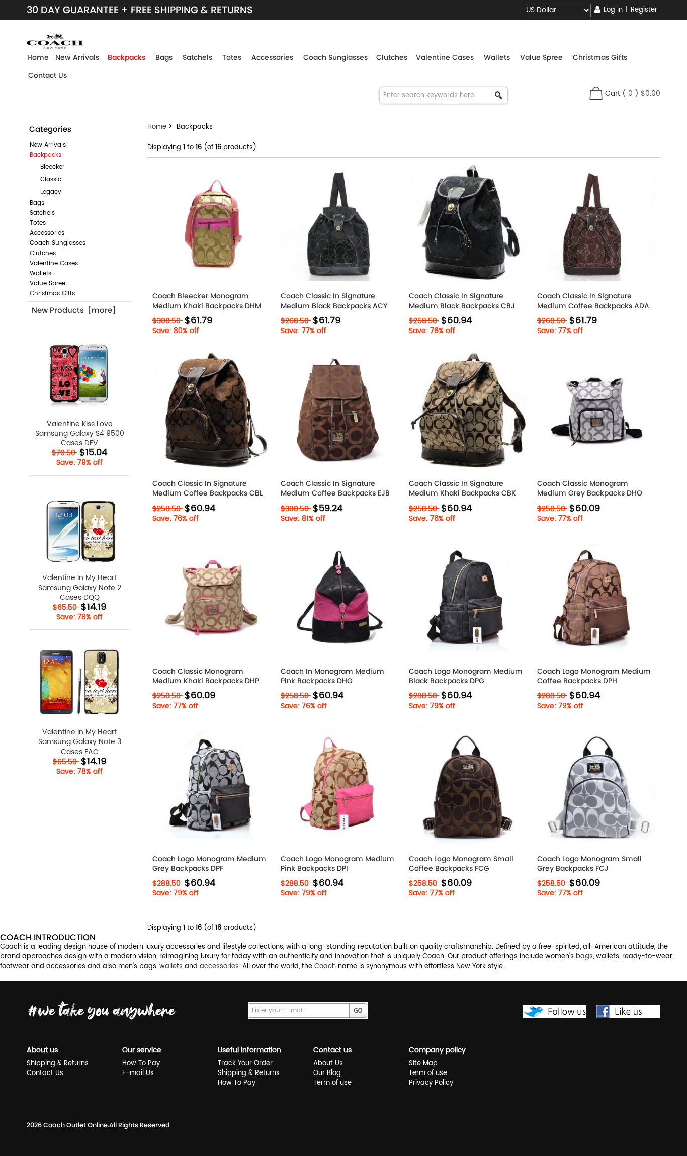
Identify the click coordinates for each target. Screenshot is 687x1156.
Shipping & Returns (58, 1063)
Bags (37, 203)
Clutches (43, 253)
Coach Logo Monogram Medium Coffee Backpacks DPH (594, 676)
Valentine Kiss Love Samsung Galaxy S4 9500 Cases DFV (79, 433)
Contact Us (47, 75)
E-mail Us (138, 1073)
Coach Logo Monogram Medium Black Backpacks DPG (466, 676)
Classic (46, 179)
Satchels (42, 213)
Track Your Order (245, 1063)
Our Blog (327, 1073)
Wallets (40, 273)
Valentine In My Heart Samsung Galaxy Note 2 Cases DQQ (79, 587)
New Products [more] (74, 310)
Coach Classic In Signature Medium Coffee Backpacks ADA (593, 300)
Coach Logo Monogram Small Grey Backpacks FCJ (589, 863)
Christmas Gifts (52, 293)
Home (38, 57)
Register (644, 10)
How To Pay (141, 1063)
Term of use (332, 1083)
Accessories (47, 233)
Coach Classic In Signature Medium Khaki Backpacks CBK (462, 488)
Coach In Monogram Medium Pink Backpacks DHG (332, 676)
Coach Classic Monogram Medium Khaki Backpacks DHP (205, 676)
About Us (328, 1063)
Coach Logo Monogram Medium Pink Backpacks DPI (337, 863)
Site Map (423, 1063)
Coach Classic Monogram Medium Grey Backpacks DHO (589, 488)
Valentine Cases (54, 263)
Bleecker (48, 167)
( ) (641, 93)
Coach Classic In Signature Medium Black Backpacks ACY (334, 300)
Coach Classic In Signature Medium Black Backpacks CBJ (462, 300)
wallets (171, 966)
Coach (325, 966)
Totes (38, 223)
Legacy (46, 192)
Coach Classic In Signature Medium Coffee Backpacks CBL (207, 488)
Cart (612, 93)
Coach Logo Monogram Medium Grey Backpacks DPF (209, 863)
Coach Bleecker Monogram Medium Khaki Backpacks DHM (206, 300)
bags (584, 956)
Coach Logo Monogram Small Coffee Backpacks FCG (461, 863)
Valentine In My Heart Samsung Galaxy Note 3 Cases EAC (79, 741)
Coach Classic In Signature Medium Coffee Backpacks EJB (335, 488)
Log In (613, 10)
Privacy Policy (431, 1083)
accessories (219, 966)
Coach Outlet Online (75, 1125)
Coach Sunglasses (57, 243)
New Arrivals (48, 145)
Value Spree (47, 283)
